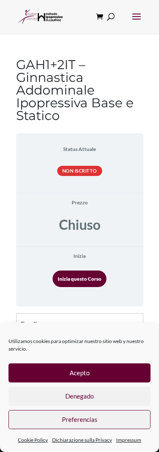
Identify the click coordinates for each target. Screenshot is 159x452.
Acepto (79, 373)
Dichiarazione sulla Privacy (82, 440)
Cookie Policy (33, 440)
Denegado (79, 396)
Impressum (128, 440)
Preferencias (80, 419)
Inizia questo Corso (79, 279)
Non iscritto (79, 170)
